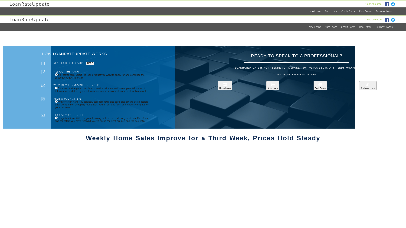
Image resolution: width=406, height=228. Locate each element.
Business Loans (367, 88)
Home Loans (225, 88)
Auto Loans (273, 88)
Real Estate (320, 88)
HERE (90, 63)
